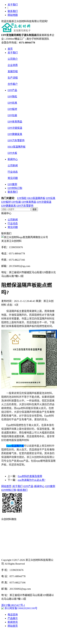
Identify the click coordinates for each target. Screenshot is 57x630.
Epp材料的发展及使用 (30, 476)
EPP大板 (12, 153)
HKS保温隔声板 (16, 146)
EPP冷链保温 (15, 128)
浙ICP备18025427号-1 (13, 605)
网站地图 (13, 15)
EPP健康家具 (15, 134)
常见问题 (13, 178)
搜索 (34, 209)
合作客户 (13, 84)
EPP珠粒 (12, 96)
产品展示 (13, 618)
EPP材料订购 (15, 188)
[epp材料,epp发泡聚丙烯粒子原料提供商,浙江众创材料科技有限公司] (16, 31)
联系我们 (13, 11)
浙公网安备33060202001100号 (20, 608)
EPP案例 (12, 184)
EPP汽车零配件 (16, 140)
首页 (10, 49)
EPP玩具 (12, 102)
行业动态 (13, 171)
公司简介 (13, 59)
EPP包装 (12, 115)
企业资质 (13, 65)
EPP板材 (12, 109)
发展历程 (13, 71)
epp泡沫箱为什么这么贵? (31, 480)
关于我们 (13, 4)
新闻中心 (13, 159)
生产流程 (13, 77)
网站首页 (6, 486)
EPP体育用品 (15, 121)
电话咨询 (13, 614)
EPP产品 (12, 90)
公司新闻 (13, 165)
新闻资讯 (13, 622)
